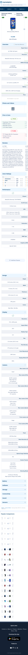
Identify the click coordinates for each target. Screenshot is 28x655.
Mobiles (2, 9)
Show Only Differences (19, 44)
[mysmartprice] (6, 2)
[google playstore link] (14, 640)
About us (10, 629)
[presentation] (3, 23)
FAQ (16, 630)
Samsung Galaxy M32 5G (13, 31)
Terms (12, 630)
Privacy (24, 629)
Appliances (21, 9)
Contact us (4, 629)
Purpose (15, 629)
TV (15, 9)
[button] (1, 5)
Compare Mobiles (8, 507)
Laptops (9, 9)
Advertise (20, 629)
